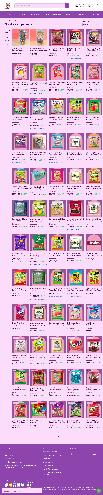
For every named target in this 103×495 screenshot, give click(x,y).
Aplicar (7, 44)
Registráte (82, 6)
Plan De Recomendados (51, 469)
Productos (70, 14)
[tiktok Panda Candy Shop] (9, 448)
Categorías (8, 14)
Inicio (23, 14)
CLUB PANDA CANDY (35, 14)
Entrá (81, 5)
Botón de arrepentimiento (85, 487)
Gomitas (11, 21)
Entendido (21, 491)
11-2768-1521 (9, 458)
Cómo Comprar (96, 14)
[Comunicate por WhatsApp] (98, 490)
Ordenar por (86, 21)
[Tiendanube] (48, 490)
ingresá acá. (73, 487)
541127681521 (10, 455)
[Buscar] (67, 5)
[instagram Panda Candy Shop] (5, 448)
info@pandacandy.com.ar (13, 462)
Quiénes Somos (83, 14)
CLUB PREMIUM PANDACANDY (54, 14)
